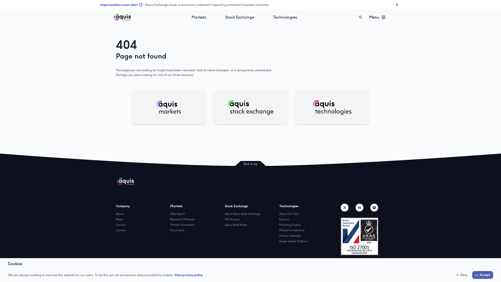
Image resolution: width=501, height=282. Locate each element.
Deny (464, 275)
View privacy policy (188, 275)
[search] (360, 17)
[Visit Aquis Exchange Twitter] (345, 208)
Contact (121, 225)
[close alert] (397, 5)
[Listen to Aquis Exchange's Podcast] (374, 208)
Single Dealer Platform (293, 241)
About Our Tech (289, 214)
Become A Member (182, 219)
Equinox (284, 219)
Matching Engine (290, 225)
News (119, 219)
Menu (374, 17)
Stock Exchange (239, 17)
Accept (485, 275)
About (119, 214)
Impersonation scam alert (119, 5)
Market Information (182, 225)
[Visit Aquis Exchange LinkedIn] (359, 208)
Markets (199, 17)
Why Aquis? (177, 214)
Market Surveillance (292, 230)
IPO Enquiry (232, 219)
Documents (177, 230)
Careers (121, 230)
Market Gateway (290, 236)
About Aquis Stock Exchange (242, 214)
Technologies (285, 17)
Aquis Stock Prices (236, 225)
